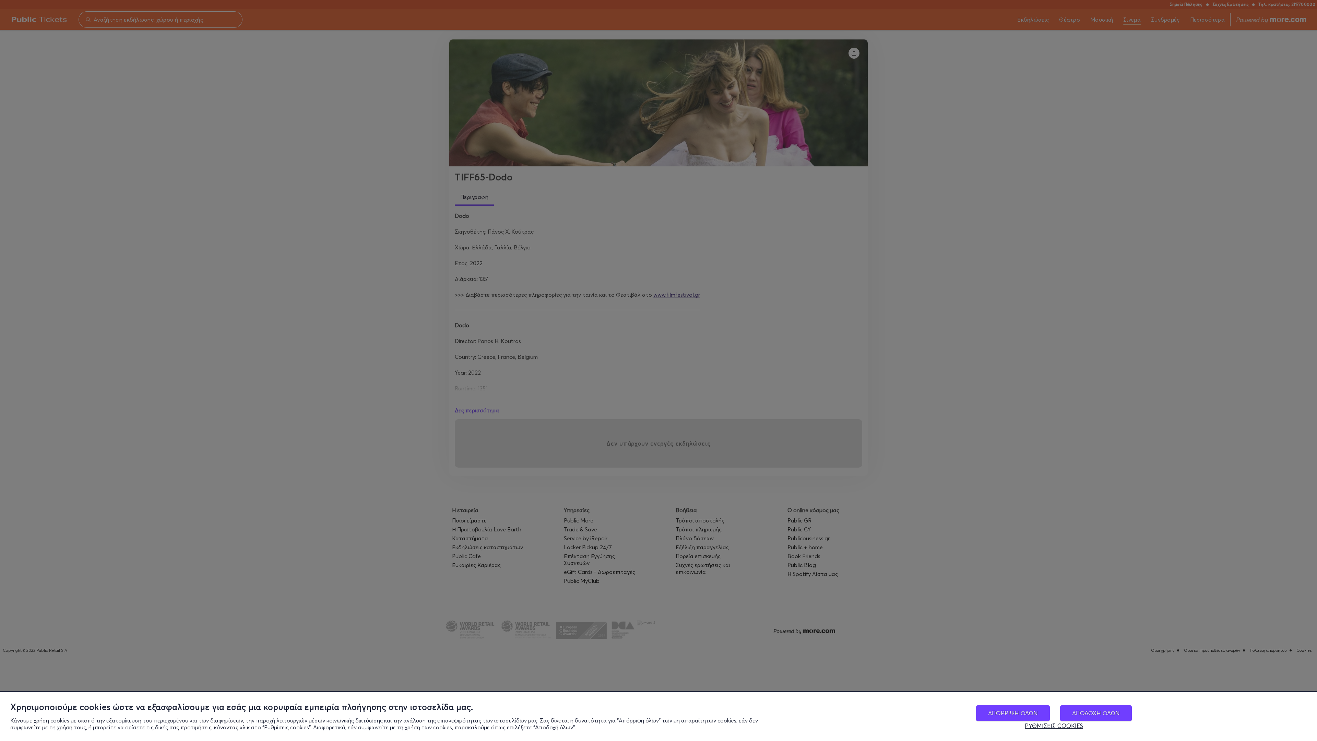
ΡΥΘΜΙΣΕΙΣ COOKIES (1054, 725)
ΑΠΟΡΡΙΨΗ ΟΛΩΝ (1013, 713)
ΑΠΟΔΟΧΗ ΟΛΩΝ (1096, 713)
